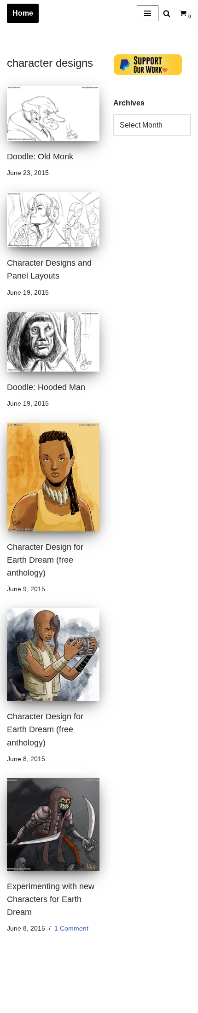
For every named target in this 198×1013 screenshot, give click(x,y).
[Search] (166, 13)
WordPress (89, 1003)
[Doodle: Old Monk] (53, 113)
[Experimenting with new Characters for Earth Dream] (53, 824)
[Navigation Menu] (147, 13)
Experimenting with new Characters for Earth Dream (50, 899)
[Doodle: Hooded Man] (53, 342)
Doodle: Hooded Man (46, 387)
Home (22, 13)
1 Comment (71, 928)
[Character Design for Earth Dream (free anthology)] (53, 477)
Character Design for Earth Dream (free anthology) (45, 559)
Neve (15, 1003)
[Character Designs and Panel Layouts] (53, 219)
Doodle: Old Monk (40, 156)
